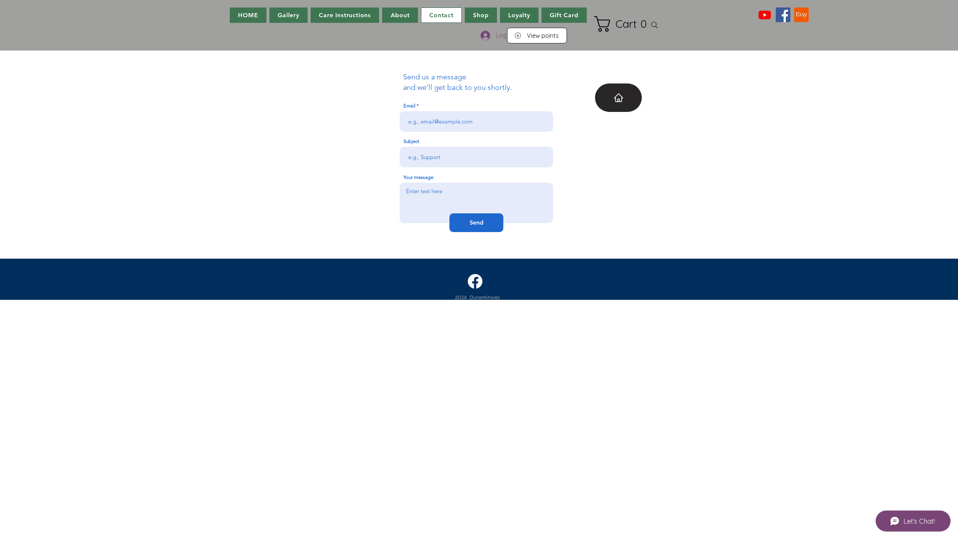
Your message (418, 177)
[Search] (654, 25)
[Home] (618, 97)
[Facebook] (783, 14)
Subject (411, 141)
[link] (624, 24)
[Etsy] (801, 14)
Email (409, 105)
